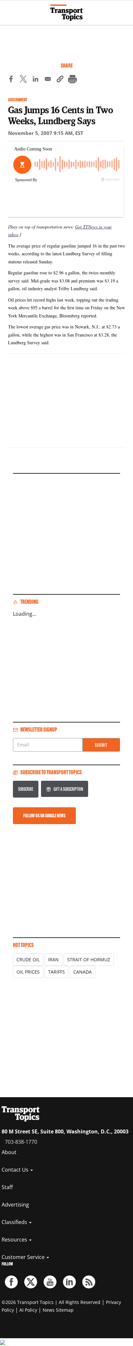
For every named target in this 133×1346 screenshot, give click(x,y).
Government (17, 100)
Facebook (11, 1281)
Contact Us (16, 1169)
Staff (7, 1187)
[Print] (72, 80)
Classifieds (15, 1222)
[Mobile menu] (8, 9)
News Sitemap (58, 1310)
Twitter (30, 1281)
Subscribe (25, 789)
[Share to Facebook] (11, 80)
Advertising (15, 1204)
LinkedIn (69, 1281)
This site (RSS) (88, 1281)
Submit (101, 745)
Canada (82, 972)
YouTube (50, 1281)
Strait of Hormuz (88, 959)
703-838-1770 (21, 1141)
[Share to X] (23, 80)
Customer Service (24, 1257)
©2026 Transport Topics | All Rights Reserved (51, 1302)
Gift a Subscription (68, 789)
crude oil (28, 959)
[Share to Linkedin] (35, 80)
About (9, 1152)
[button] (60, 80)
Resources (15, 1239)
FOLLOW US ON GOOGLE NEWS (44, 815)
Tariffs (56, 972)
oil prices (28, 972)
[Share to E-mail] (48, 80)
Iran (53, 959)
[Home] (66, 13)
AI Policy (28, 1310)
